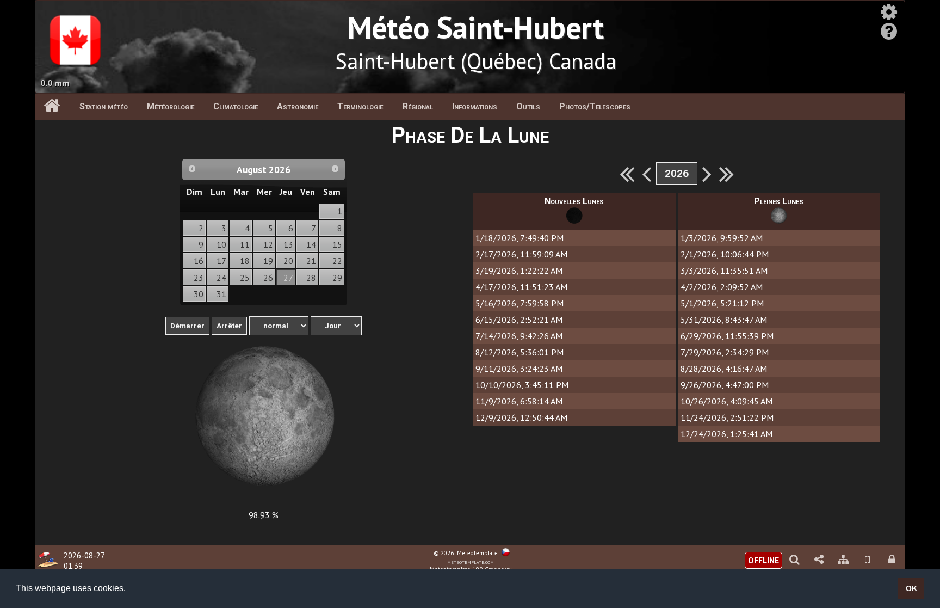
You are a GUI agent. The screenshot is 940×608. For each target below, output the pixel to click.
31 (221, 293)
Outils (528, 106)
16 (198, 260)
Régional (418, 106)
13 (288, 244)
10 (221, 244)
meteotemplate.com (470, 562)
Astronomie (297, 106)
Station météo (103, 106)
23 (198, 277)
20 (288, 260)
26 (268, 277)
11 (245, 244)
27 (288, 277)
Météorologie (170, 106)
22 (337, 260)
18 (245, 260)
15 (337, 244)
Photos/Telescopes (594, 106)
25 (245, 277)
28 (311, 277)
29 (337, 277)
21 (311, 260)
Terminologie (360, 106)
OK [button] (911, 588)
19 (268, 260)
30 (198, 293)
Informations (474, 106)
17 (221, 260)
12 (268, 244)
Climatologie (235, 106)
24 (221, 277)
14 (311, 244)
